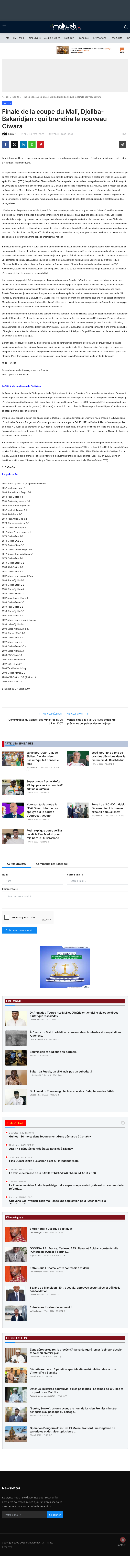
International (99, 37)
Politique (69, 37)
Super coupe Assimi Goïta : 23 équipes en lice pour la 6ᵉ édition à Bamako (45, 785)
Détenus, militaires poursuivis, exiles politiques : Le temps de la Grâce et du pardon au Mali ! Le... (76, 1390)
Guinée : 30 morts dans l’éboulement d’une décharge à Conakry (50, 1136)
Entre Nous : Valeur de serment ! (51, 1307)
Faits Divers (34, 37)
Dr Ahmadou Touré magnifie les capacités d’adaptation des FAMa (72, 1091)
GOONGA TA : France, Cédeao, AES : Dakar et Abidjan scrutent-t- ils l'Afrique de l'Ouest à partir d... (74, 1250)
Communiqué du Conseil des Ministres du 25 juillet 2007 (35, 721)
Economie (83, 37)
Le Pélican (34, 1075)
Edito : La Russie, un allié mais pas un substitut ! (61, 1071)
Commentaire (10, 889)
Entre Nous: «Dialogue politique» (51, 1228)
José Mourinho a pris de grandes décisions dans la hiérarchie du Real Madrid (108, 756)
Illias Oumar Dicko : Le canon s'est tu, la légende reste (44, 1161)
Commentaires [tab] (16, 863)
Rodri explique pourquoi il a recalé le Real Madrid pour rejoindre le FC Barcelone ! (44, 834)
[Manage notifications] (123, 1539)
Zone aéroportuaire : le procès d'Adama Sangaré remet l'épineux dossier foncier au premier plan (76, 1351)
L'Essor (33, 1019)
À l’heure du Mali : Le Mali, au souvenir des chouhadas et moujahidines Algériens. (75, 1034)
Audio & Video (52, 37)
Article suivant (75, 713)
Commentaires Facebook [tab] (52, 864)
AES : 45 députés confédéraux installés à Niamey (41, 1148)
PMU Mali (18, 37)
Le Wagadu (34, 1356)
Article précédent (52, 713)
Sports (16, 96)
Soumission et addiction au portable (53, 1052)
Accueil (5, 96)
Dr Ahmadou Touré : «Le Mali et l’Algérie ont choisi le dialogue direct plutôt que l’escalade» (74, 1014)
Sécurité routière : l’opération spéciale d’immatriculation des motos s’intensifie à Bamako (73, 1370)
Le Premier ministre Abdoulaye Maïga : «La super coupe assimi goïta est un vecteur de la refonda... (66, 1187)
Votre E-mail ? (75, 874)
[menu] (4, 27)
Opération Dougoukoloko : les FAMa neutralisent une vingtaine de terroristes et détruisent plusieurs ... (72, 1429)
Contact (121, 1545)
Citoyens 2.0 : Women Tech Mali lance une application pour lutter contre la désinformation (57, 1202)
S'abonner (55, 1514)
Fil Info (5, 37)
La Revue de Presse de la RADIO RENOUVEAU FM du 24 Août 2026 (52, 1173)
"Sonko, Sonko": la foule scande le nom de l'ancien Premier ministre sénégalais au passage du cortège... (73, 1410)
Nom (5, 874)
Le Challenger (36, 1232)
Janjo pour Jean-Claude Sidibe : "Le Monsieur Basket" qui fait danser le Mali (43, 758)
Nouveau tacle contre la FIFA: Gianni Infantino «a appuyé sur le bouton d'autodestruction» (42, 810)
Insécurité (116, 37)
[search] (126, 27)
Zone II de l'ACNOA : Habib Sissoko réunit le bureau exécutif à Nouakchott (108, 808)
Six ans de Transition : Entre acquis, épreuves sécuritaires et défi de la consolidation (75, 1289)
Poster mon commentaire (19, 930)
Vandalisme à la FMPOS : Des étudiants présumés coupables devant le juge (91, 721)
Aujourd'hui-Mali (33, 767)
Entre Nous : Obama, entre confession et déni (59, 1268)
